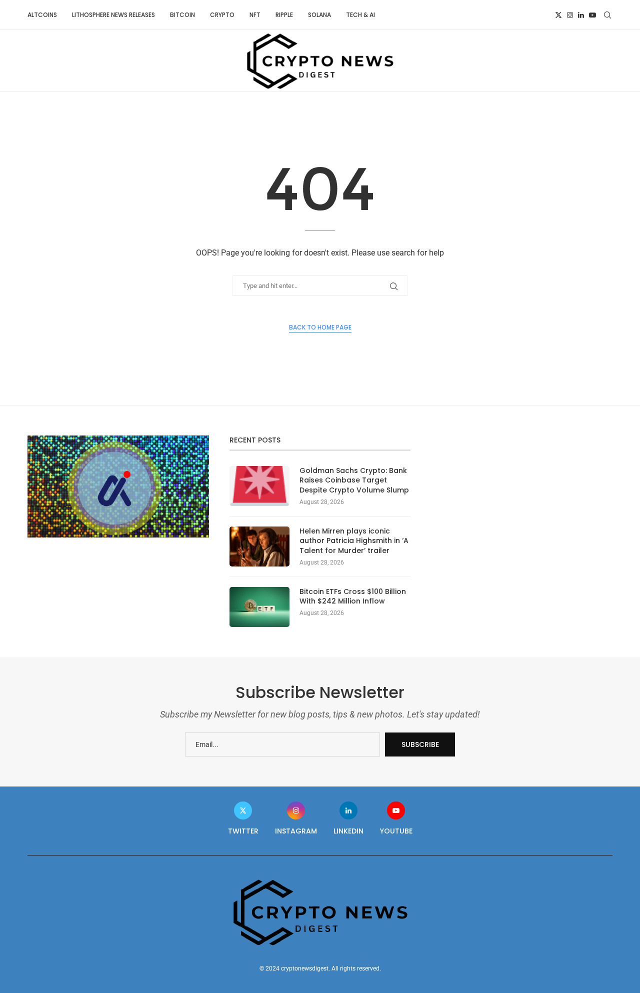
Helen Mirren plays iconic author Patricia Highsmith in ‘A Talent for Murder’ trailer (354, 541)
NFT (255, 14)
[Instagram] (570, 15)
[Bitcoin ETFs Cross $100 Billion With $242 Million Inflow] (260, 607)
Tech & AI (360, 14)
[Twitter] (558, 15)
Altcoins (42, 14)
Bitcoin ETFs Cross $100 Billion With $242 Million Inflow (353, 596)
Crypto (222, 14)
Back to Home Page (320, 327)
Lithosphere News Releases (113, 14)
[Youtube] (592, 15)
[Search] (607, 15)
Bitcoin (182, 14)
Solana (319, 14)
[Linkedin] (581, 15)
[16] (118, 440)
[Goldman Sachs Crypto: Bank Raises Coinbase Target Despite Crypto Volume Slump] (260, 486)
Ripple (284, 14)
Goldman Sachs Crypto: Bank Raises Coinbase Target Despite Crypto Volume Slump (354, 480)
